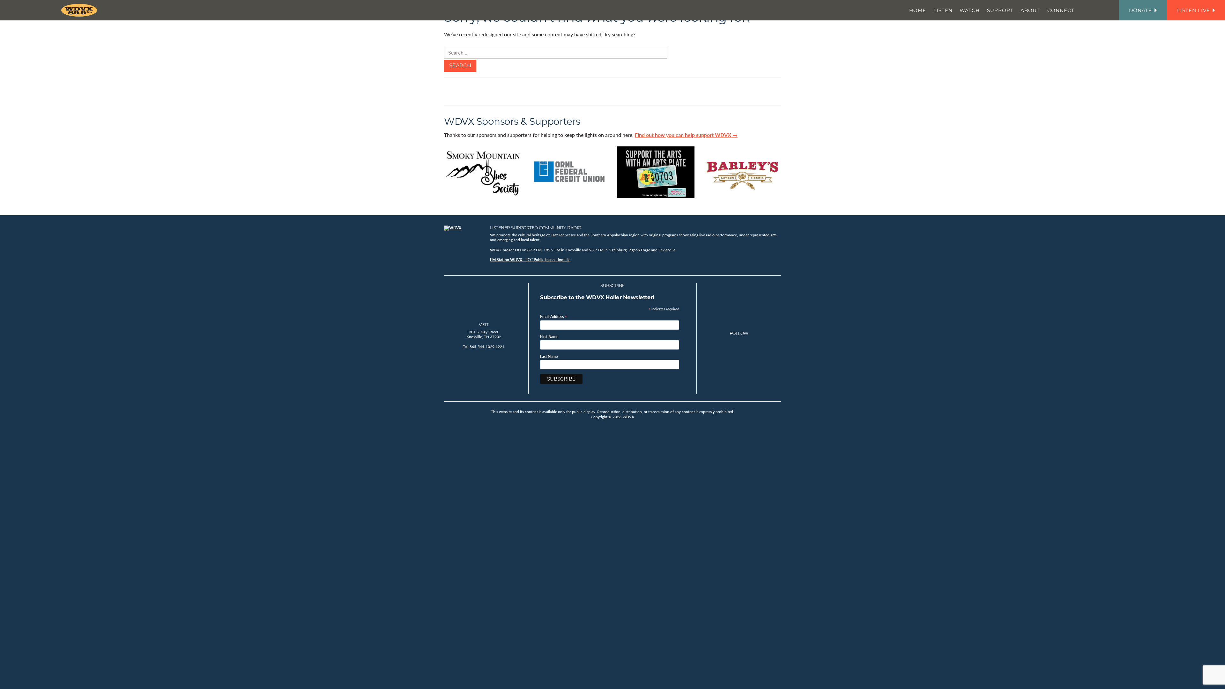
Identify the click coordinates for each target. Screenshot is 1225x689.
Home (917, 10)
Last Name (549, 356)
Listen (943, 10)
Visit (484, 324)
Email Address (553, 316)
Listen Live (1193, 10)
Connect (1060, 10)
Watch (970, 10)
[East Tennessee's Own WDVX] (80, 10)
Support (1000, 10)
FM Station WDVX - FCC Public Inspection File (530, 260)
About (1030, 10)
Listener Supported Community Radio (535, 227)
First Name (549, 336)
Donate (1140, 10)
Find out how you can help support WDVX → (686, 134)
